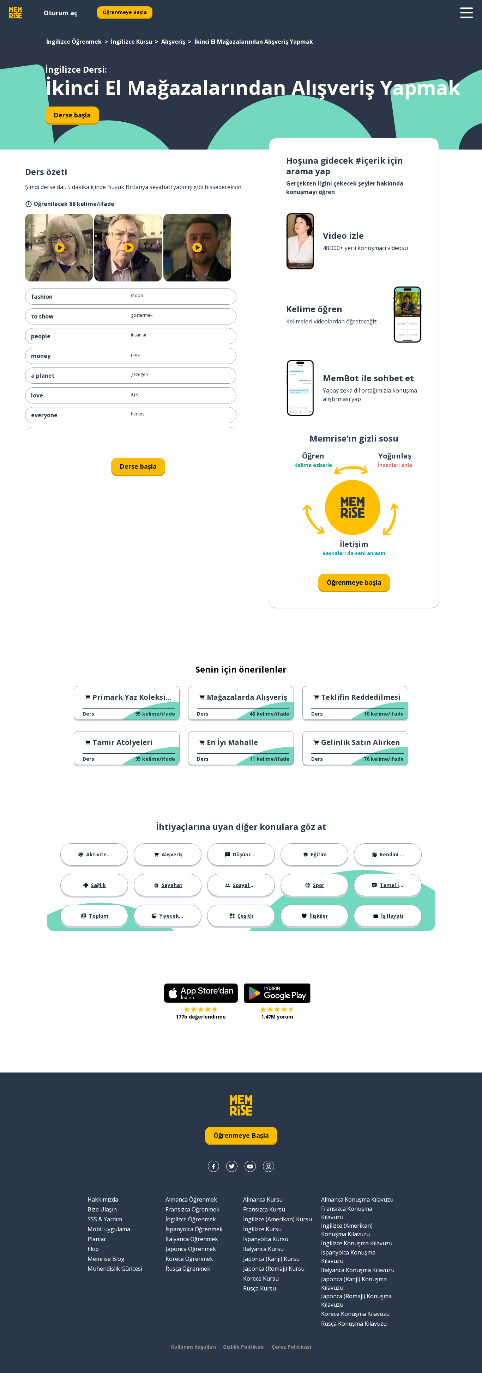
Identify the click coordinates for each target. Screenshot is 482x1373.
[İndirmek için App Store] (201, 993)
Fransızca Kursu (264, 1209)
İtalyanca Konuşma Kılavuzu (357, 1270)
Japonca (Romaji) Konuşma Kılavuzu (356, 1300)
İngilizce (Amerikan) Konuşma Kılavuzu (347, 1230)
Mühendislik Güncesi (115, 1268)
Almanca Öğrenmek (191, 1199)
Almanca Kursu (263, 1199)
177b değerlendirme (201, 1016)
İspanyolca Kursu (265, 1239)
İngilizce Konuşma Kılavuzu (356, 1243)
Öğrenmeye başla (354, 582)
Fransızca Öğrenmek (192, 1209)
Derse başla (72, 115)
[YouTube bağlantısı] (250, 1166)
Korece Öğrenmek (189, 1259)
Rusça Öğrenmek (187, 1268)
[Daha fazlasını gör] (466, 12)
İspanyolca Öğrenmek (194, 1229)
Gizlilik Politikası (244, 1346)
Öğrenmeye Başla (125, 12)
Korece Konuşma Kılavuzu (355, 1314)
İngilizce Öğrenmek (74, 41)
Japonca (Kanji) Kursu (271, 1259)
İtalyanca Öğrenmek (191, 1239)
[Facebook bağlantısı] (213, 1166)
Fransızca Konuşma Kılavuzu (346, 1213)
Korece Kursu (261, 1278)
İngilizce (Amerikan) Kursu (277, 1219)
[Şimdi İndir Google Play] (277, 993)
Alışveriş (173, 41)
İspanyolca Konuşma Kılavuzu (348, 1257)
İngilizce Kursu (131, 41)
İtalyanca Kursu (263, 1249)
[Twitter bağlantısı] (231, 1166)
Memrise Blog (106, 1259)
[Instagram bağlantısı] (268, 1166)
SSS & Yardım (105, 1219)
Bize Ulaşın (102, 1209)
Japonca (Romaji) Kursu (274, 1268)
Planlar (97, 1239)
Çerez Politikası (291, 1346)
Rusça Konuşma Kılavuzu (354, 1324)
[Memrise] (15, 12)
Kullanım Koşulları (193, 1346)
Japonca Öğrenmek (190, 1249)
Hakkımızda (103, 1199)
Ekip (93, 1249)
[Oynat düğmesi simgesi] (59, 247)
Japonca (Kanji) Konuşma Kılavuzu (354, 1283)
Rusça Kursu (259, 1288)
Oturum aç (60, 12)
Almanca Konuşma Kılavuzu (357, 1199)
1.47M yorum (277, 1016)
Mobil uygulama (109, 1229)
